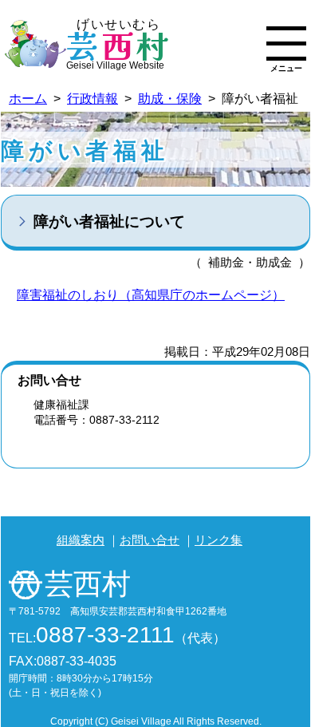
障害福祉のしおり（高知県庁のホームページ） (151, 295)
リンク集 (218, 540)
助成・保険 (170, 98)
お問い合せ (149, 540)
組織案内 (80, 540)
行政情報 (92, 98)
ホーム (28, 98)
